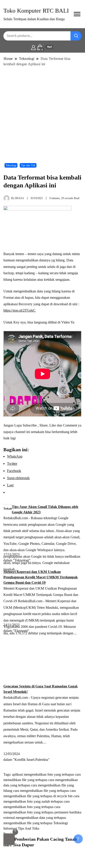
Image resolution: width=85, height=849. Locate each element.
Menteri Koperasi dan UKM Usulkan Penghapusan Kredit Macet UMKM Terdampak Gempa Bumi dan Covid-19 (40, 577)
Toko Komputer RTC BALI (36, 10)
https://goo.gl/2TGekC (19, 310)
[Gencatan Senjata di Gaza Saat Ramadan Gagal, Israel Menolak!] (42, 661)
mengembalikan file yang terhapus (27, 823)
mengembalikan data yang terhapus (41, 818)
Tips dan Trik (28, 165)
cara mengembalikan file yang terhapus (41, 791)
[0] (9, 839)
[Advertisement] (42, 112)
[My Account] (33, 47)
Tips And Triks (28, 828)
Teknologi (11, 165)
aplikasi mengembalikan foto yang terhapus (43, 774)
